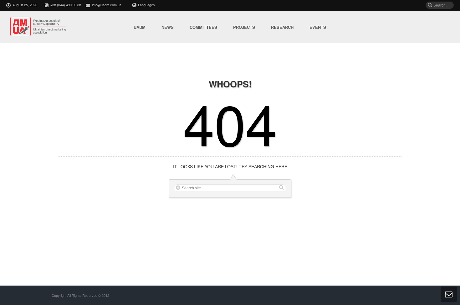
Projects (244, 27)
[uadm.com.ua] (38, 27)
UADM (140, 27)
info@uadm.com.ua (106, 4)
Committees (203, 27)
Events (317, 27)
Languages (146, 4)
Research (282, 27)
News (167, 27)
